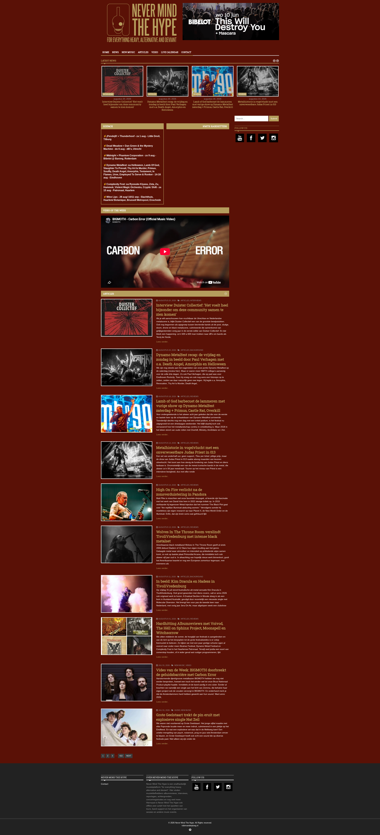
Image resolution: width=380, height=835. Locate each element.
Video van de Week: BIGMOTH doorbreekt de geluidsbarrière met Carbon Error (191, 672)
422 (121, 756)
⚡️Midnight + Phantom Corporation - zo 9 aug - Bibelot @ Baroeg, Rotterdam (129, 157)
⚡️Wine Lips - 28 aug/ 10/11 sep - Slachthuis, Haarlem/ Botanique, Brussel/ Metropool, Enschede (132, 198)
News (115, 52)
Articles (143, 52)
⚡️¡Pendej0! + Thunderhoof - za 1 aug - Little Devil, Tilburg (131, 138)
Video (154, 52)
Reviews (197, 94)
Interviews (108, 94)
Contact (186, 52)
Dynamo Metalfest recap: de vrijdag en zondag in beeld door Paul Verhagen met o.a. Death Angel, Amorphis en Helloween (167, 105)
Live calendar (169, 52)
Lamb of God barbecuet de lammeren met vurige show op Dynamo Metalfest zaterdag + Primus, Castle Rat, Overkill (212, 104)
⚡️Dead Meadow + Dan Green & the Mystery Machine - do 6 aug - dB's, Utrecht (128, 147)
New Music (128, 52)
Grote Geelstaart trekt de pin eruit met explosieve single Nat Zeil (188, 717)
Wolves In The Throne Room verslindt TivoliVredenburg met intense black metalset (188, 536)
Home (105, 52)
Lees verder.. (162, 341)
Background (196, 350)
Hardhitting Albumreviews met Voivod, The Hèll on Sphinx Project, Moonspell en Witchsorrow (191, 628)
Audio (177, 710)
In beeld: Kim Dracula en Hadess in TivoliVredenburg (185, 583)
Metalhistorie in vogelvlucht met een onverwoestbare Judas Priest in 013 (258, 103)
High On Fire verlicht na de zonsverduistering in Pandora (181, 492)
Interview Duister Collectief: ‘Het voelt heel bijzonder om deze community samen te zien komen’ (122, 104)
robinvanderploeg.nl (190, 825)
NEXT (128, 756)
